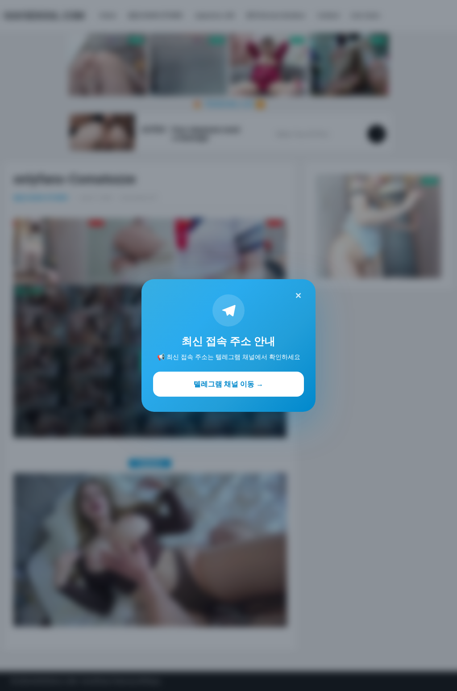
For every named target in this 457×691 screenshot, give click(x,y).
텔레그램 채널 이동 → (228, 384)
